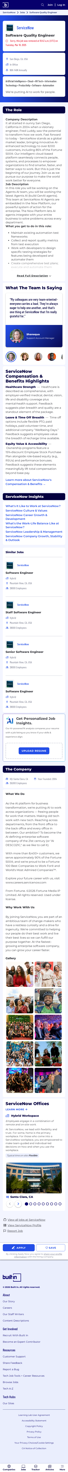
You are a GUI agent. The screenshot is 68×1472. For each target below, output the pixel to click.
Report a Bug (11, 1369)
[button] (11, 356)
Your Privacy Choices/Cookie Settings (34, 1442)
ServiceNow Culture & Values (26, 510)
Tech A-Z (8, 1388)
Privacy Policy (34, 1431)
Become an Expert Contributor (21, 1341)
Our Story (9, 1301)
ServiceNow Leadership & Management (34, 531)
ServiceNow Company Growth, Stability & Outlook (34, 538)
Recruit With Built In (15, 1335)
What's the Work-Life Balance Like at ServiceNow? (32, 525)
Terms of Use (34, 1437)
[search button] (42, 4)
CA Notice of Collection (34, 1448)
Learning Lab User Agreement (34, 1415)
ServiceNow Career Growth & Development (26, 517)
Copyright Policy (34, 1426)
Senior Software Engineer (24, 652)
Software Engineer (19, 572)
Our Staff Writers (13, 1314)
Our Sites (8, 1403)
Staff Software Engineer (23, 612)
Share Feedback (12, 1362)
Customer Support (14, 1356)
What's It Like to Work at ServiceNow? (33, 506)
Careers (7, 1307)
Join (50, 4)
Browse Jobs (10, 1382)
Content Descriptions (16, 1320)
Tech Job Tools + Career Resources (23, 1375)
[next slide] (18, 1203)
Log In (61, 4)
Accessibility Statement (34, 1420)
